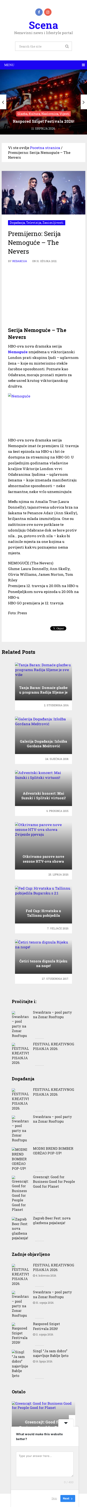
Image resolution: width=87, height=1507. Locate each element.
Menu (9, 65)
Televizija (33, 223)
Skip (54, 1498)
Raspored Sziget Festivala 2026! (46, 1326)
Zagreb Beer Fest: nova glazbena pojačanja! (52, 1220)
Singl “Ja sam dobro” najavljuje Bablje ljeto (50, 1353)
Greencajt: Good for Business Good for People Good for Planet (54, 1182)
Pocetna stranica (45, 147)
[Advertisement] (43, 295)
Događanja (17, 223)
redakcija (19, 261)
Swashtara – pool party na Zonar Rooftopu (52, 1014)
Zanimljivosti (53, 223)
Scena (43, 25)
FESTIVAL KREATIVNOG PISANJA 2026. (53, 1046)
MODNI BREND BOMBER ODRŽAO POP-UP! (53, 1150)
